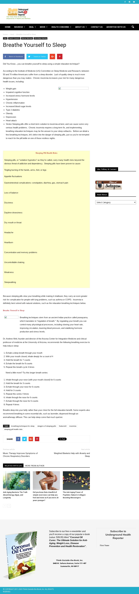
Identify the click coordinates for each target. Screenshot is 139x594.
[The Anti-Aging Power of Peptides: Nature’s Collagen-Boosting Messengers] (76, 480)
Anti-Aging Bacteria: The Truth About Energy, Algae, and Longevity (15, 495)
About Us (80, 27)
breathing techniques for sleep (22, 426)
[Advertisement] (86, 14)
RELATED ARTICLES (13, 466)
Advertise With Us (116, 27)
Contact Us (97, 27)
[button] (132, 27)
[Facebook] (125, 2)
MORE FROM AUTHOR (34, 466)
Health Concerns (60, 27)
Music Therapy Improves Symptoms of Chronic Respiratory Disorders (20, 454)
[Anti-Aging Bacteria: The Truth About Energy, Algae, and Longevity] (16, 480)
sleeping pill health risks (13, 429)
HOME (7, 27)
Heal (31, 27)
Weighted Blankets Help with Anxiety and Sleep (72, 454)
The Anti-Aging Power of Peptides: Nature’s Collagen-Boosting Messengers (74, 495)
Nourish (18, 27)
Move (42, 27)
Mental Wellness (27, 38)
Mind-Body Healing (40, 38)
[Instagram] (129, 2)
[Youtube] (134, 2)
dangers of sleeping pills (46, 426)
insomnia (72, 426)
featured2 (62, 426)
